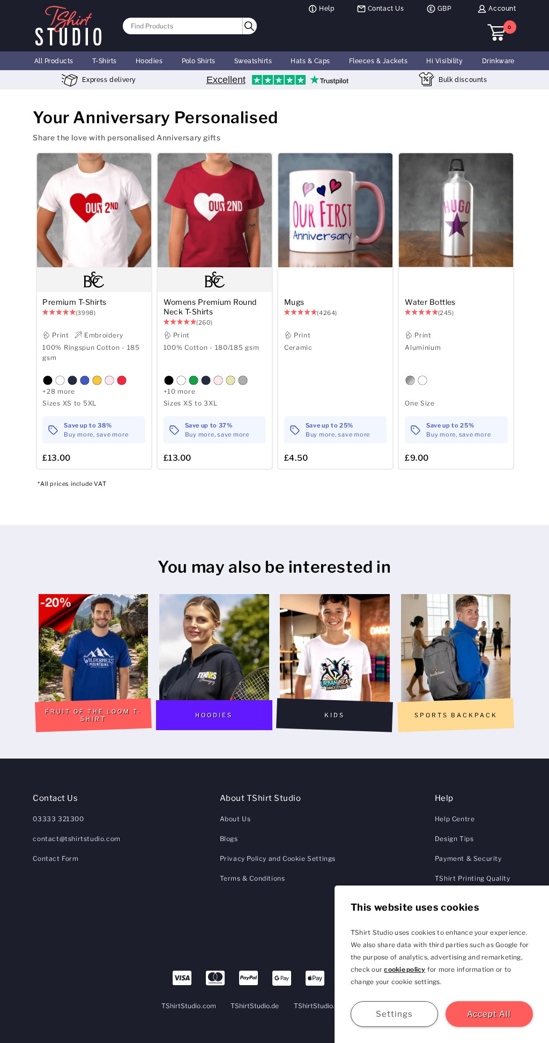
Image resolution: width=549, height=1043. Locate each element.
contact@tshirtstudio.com (76, 839)
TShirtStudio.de (255, 1006)
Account (502, 8)
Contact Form (55, 858)
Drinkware (498, 61)
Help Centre (455, 819)
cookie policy (404, 969)
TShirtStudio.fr (317, 1006)
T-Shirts (104, 61)
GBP (444, 8)
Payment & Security (468, 858)
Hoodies (149, 61)
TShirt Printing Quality (472, 878)
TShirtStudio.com (188, 1006)
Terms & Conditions (252, 878)
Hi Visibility (444, 61)
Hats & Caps (310, 61)
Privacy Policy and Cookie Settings (278, 858)
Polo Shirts (199, 61)
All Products (53, 61)
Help (326, 8)
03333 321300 (58, 819)
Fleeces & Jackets (378, 61)
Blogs (229, 839)
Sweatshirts (253, 61)
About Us (235, 819)
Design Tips (454, 839)
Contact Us (386, 8)
